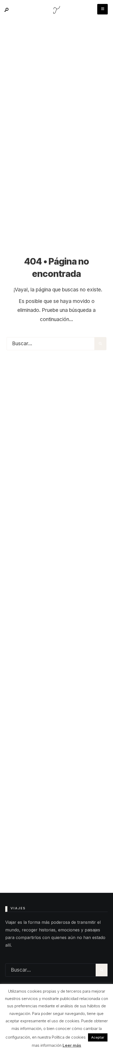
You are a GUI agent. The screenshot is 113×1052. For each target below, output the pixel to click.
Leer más (72, 1045)
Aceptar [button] (97, 1037)
